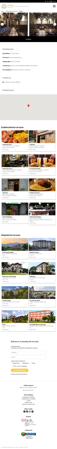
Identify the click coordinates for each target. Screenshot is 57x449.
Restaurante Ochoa (7, 168)
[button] (2, 24)
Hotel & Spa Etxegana (7, 252)
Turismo (28, 400)
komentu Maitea (6, 300)
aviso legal (24, 366)
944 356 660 (30, 390)
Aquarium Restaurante (35, 216)
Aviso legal (15, 447)
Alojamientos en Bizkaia (28, 397)
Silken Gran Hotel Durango (9, 276)
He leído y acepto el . (20, 366)
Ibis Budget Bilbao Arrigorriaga (38, 324)
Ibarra (4, 324)
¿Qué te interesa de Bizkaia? (18, 361)
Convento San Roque (35, 300)
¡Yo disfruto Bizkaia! (19, 370)
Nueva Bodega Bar (7, 216)
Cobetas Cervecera (34, 192)
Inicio (2, 11)
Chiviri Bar (5, 192)
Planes (33, 363)
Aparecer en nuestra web (28, 404)
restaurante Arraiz (7, 144)
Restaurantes (16, 363)
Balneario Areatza (34, 252)
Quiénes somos (28, 402)
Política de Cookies (23, 447)
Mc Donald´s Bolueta (35, 168)
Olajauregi (32, 276)
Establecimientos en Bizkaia (11, 11)
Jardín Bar (32, 144)
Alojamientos (25, 363)
